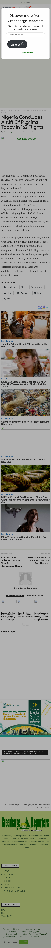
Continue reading (25, 53)
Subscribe (16, 45)
